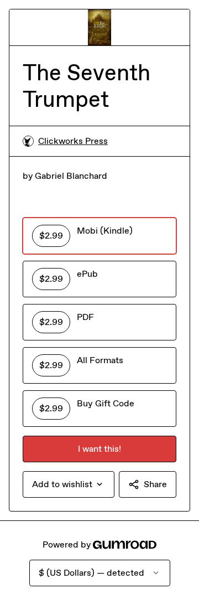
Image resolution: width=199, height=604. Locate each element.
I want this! (99, 448)
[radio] (99, 236)
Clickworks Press (73, 141)
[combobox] (68, 484)
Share (155, 484)
